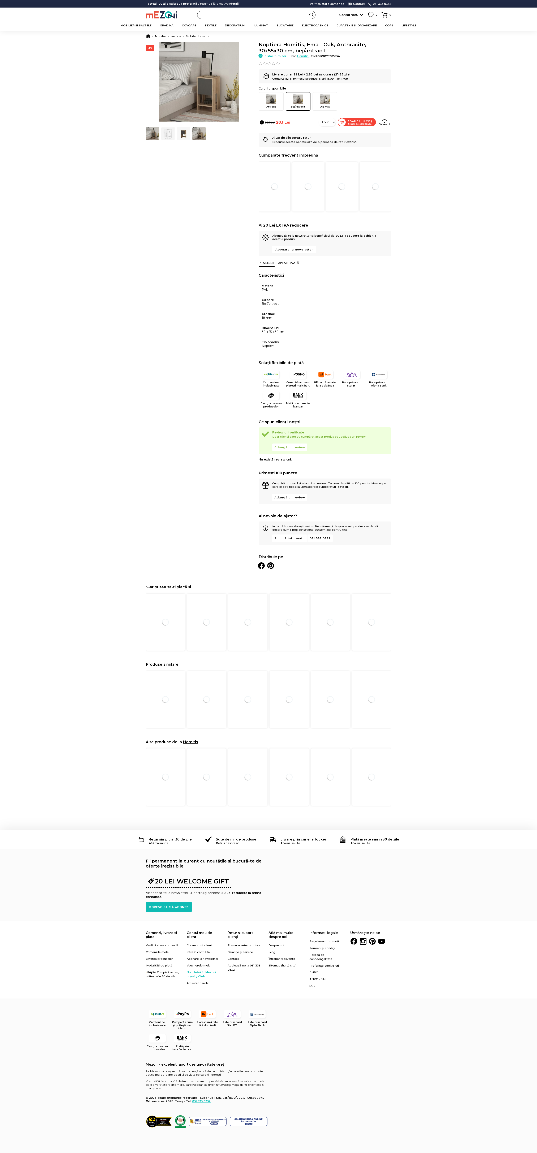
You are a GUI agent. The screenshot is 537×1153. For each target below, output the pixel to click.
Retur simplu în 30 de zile (170, 839)
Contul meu (348, 15)
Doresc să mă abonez (169, 907)
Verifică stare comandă (327, 3)
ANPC (313, 972)
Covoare (189, 25)
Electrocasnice (315, 25)
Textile (210, 25)
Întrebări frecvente (281, 958)
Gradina (166, 25)
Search (311, 15)
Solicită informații (289, 538)
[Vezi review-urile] (325, 63)
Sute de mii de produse (236, 839)
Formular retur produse (244, 945)
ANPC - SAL (317, 979)
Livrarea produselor (159, 958)
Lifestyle (408, 25)
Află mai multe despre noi (280, 935)
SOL (312, 985)
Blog (271, 952)
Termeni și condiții (322, 948)
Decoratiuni (235, 25)
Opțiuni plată (288, 262)
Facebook (354, 941)
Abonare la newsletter (294, 249)
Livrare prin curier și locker (303, 839)
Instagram (363, 941)
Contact (359, 3)
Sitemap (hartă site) (282, 965)
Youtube (381, 941)
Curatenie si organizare (356, 25)
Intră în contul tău (199, 952)
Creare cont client (199, 945)
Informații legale (323, 933)
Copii (389, 25)
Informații (267, 262)
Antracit (271, 106)
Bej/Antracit (298, 106)
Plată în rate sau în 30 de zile (375, 839)
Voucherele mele (199, 965)
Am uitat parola (198, 983)
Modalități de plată (159, 965)
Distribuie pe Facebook (261, 565)
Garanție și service (240, 952)
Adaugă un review (289, 447)
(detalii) (342, 486)
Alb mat (325, 106)
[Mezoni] (148, 36)
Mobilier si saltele (136, 25)
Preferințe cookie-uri (324, 965)
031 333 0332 (382, 3)
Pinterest (372, 941)
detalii (235, 3)
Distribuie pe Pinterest (270, 565)
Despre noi (276, 945)
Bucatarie (284, 25)
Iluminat (261, 25)
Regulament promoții (324, 941)
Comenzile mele (157, 952)
